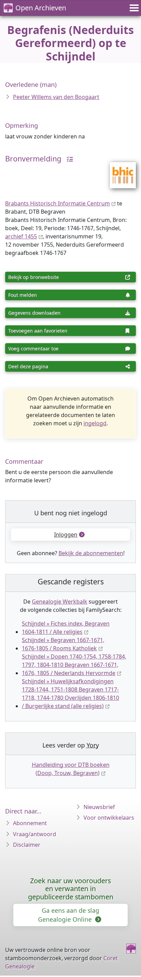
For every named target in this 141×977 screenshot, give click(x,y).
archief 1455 (21, 236)
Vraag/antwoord (34, 834)
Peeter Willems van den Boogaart (56, 97)
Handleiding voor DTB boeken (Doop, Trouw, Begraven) (71, 769)
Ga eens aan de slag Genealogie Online (68, 914)
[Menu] (133, 7)
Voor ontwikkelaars (109, 817)
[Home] (131, 948)
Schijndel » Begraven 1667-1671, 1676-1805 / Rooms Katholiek (63, 644)
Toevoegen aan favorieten (37, 330)
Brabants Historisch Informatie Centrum (57, 203)
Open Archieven (40, 7)
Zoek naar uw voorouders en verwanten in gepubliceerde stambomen (70, 889)
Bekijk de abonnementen (91, 553)
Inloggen (65, 534)
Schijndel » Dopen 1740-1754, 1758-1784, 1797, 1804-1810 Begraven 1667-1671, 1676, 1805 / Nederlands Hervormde (74, 665)
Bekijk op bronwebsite (33, 277)
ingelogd (95, 423)
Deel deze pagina (28, 366)
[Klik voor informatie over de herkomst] (68, 159)
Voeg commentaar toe (33, 348)
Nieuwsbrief (99, 807)
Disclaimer (26, 845)
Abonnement (30, 823)
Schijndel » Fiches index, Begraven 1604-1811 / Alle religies (66, 628)
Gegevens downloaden (34, 313)
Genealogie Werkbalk (59, 601)
